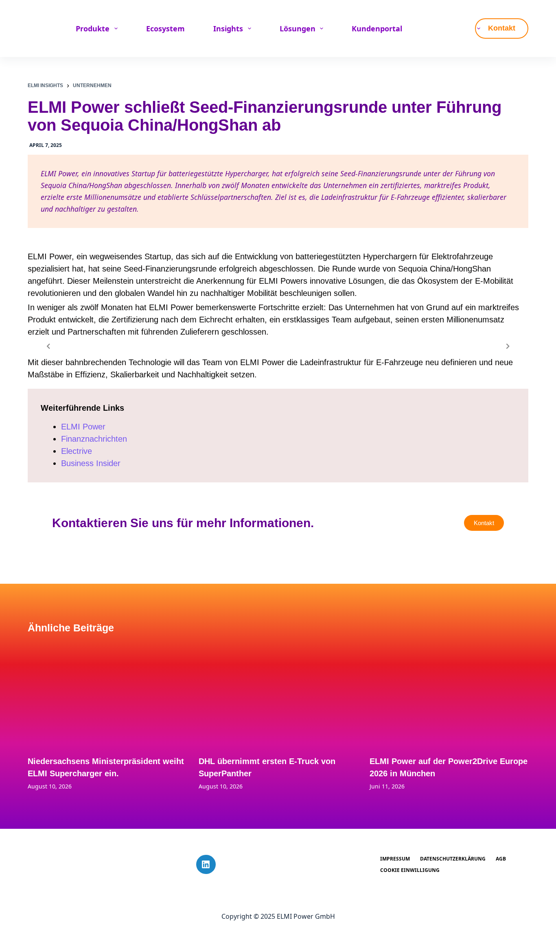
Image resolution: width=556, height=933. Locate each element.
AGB (501, 859)
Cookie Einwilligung (410, 870)
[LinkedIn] (206, 864)
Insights (228, 28)
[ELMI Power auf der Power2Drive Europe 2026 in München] (449, 694)
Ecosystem (165, 28)
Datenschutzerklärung (453, 859)
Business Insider (90, 463)
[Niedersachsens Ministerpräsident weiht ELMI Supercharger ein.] (107, 694)
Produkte (92, 28)
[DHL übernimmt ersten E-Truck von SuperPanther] (278, 694)
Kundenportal (377, 28)
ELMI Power (83, 426)
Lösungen (297, 28)
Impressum (395, 859)
